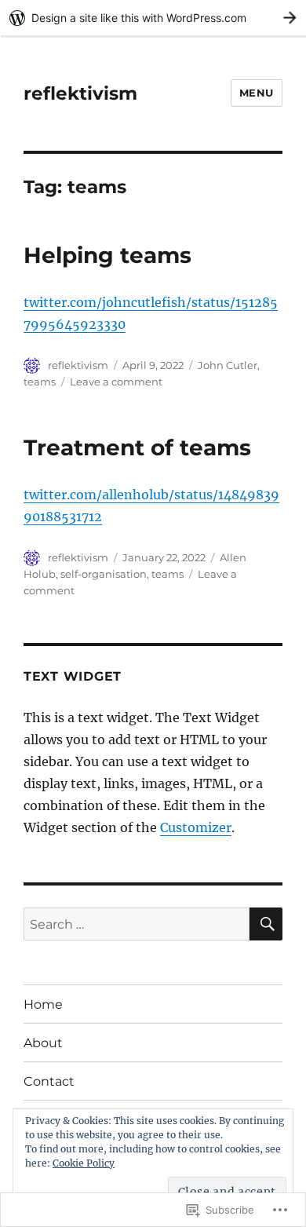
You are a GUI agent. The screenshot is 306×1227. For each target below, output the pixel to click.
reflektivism (80, 93)
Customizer (195, 827)
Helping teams (107, 255)
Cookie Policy (84, 1163)
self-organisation (103, 574)
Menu (256, 92)
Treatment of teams (137, 447)
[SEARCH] (266, 923)
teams (40, 381)
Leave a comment (116, 381)
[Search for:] (137, 924)
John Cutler (227, 365)
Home (43, 1004)
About (43, 1042)
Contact (49, 1081)
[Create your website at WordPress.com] (153, 17)
